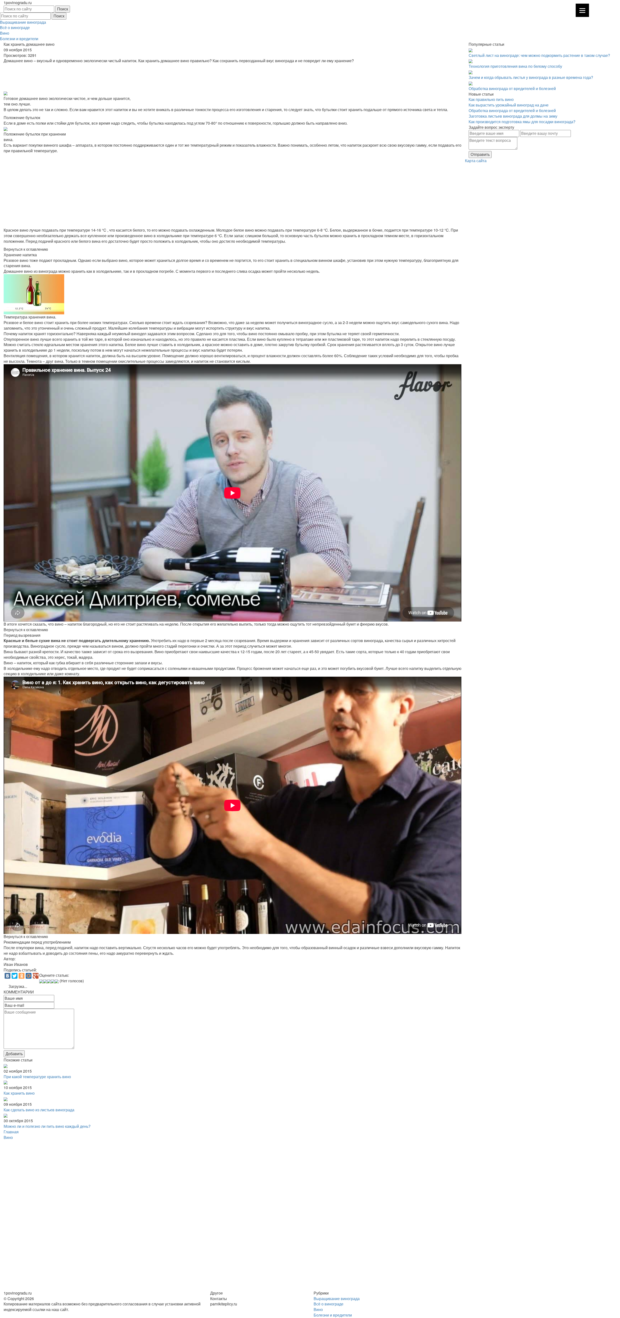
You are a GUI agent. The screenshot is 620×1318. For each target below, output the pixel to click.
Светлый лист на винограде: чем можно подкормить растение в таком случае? (539, 55)
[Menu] (582, 10)
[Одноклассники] (21, 976)
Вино (4, 33)
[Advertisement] (149, 77)
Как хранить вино (19, 1093)
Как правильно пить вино (491, 99)
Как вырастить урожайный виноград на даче (509, 105)
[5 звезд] (57, 981)
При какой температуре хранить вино (37, 1076)
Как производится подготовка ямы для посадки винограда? (522, 121)
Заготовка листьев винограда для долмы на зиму (513, 116)
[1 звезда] (41, 981)
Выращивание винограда (23, 22)
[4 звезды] (53, 981)
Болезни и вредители (19, 38)
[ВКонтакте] (7, 976)
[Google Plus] (36, 976)
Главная (11, 1132)
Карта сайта (476, 160)
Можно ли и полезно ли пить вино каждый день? (47, 1126)
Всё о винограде (15, 27)
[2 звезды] (45, 981)
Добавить (14, 1053)
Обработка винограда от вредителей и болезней (512, 88)
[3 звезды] (49, 981)
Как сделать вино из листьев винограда (39, 1110)
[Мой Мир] (28, 976)
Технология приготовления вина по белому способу (515, 66)
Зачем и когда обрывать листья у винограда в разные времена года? (531, 77)
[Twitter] (14, 976)
